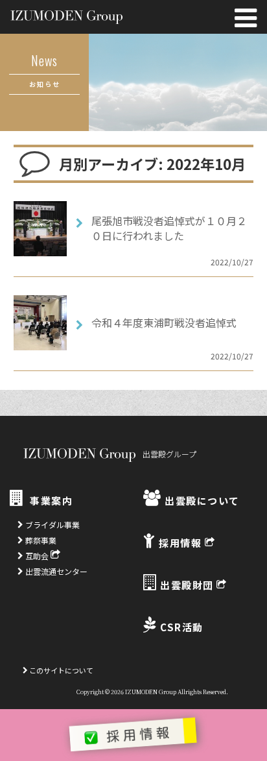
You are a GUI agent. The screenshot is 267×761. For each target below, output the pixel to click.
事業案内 (50, 500)
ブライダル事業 (51, 524)
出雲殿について (201, 500)
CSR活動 (180, 627)
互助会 (37, 555)
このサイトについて (60, 670)
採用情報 (180, 543)
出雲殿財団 (187, 585)
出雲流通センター (55, 571)
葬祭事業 (39, 540)
